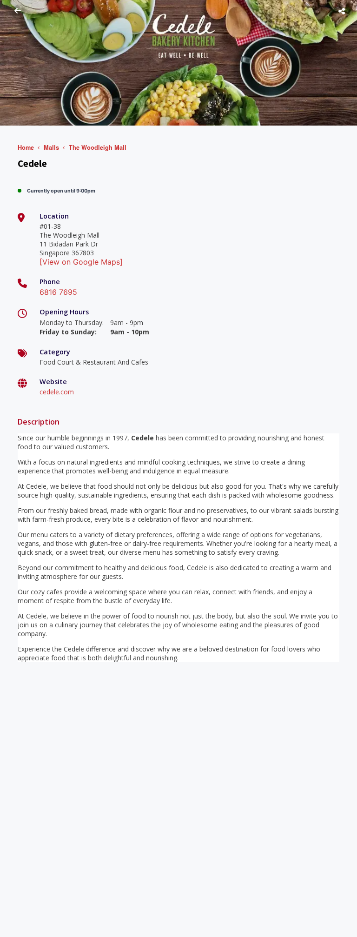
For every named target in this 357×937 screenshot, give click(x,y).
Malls (51, 147)
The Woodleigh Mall (97, 147)
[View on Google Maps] (81, 261)
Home (26, 147)
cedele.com (57, 391)
